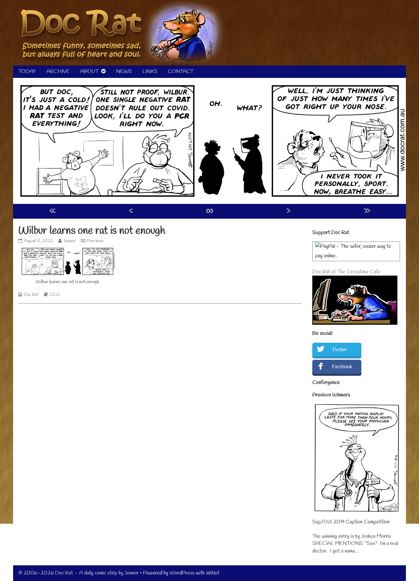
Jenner (69, 241)
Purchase (95, 241)
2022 (54, 295)
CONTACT (180, 71)
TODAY (27, 71)
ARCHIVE (58, 71)
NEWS (124, 71)
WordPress (182, 573)
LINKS (149, 71)
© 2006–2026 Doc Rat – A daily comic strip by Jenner (78, 573)
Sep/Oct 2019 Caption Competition (351, 521)
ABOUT (89, 71)
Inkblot (213, 573)
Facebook (342, 366)
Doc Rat (31, 295)
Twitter (339, 349)
